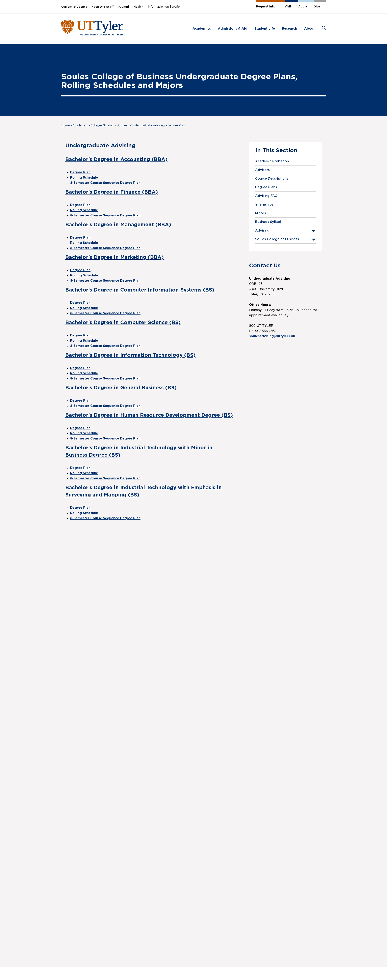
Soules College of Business (277, 239)
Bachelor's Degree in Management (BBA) (118, 224)
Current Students (74, 6)
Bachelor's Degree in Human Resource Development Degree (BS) (149, 415)
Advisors (262, 170)
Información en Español (164, 6)
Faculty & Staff (103, 6)
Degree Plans (266, 187)
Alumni (124, 6)
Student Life (264, 28)
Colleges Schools (102, 125)
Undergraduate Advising (148, 125)
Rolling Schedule (84, 177)
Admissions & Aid (232, 28)
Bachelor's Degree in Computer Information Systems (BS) (139, 290)
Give (317, 6)
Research (289, 28)
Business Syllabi (268, 221)
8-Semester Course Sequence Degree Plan (105, 182)
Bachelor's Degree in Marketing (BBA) (114, 257)
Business (123, 125)
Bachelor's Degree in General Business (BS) (121, 387)
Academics (201, 28)
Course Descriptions (271, 178)
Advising (262, 230)
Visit (288, 6)
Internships (264, 204)
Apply (302, 6)
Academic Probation (272, 161)
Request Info (265, 6)
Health (138, 6)
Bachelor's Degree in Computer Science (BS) (123, 322)
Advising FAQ (266, 196)
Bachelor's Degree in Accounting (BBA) (116, 159)
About (309, 28)
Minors (260, 213)
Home (65, 125)
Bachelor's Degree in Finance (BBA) (111, 192)
